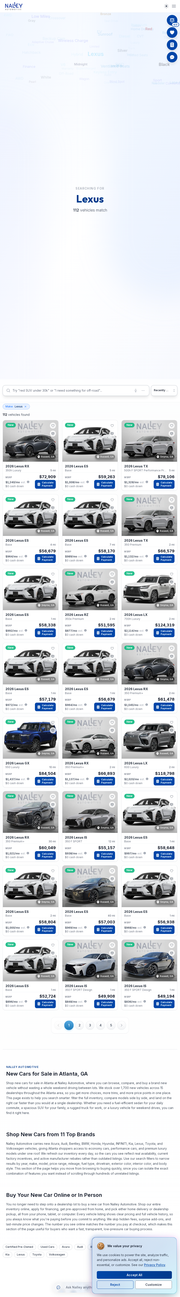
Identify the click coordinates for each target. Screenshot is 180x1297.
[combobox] (76, 390)
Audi (80, 1246)
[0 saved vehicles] (172, 32)
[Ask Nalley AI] (172, 57)
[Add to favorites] (53, 426)
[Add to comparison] (53, 434)
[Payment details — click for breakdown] (28, 481)
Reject (115, 1284)
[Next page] (121, 1025)
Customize (153, 1284)
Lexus (14, 406)
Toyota (36, 1254)
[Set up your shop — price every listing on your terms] (172, 45)
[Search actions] (143, 390)
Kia (7, 1254)
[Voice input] (135, 390)
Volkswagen (57, 1254)
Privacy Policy (154, 1265)
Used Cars (47, 1246)
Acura (66, 1246)
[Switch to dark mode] (166, 6)
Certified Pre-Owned (19, 1246)
